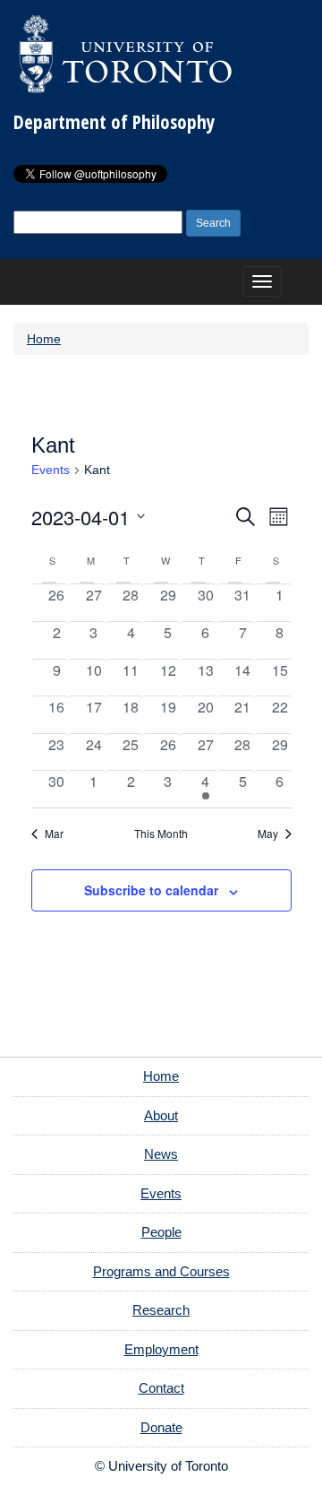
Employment (161, 1349)
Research (161, 1310)
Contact (161, 1387)
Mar (54, 833)
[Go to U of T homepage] (125, 53)
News (161, 1154)
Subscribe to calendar (151, 890)
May (268, 833)
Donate (161, 1427)
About (161, 1115)
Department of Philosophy (114, 121)
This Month (161, 833)
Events (50, 469)
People (161, 1232)
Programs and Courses (161, 1271)
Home (44, 339)
